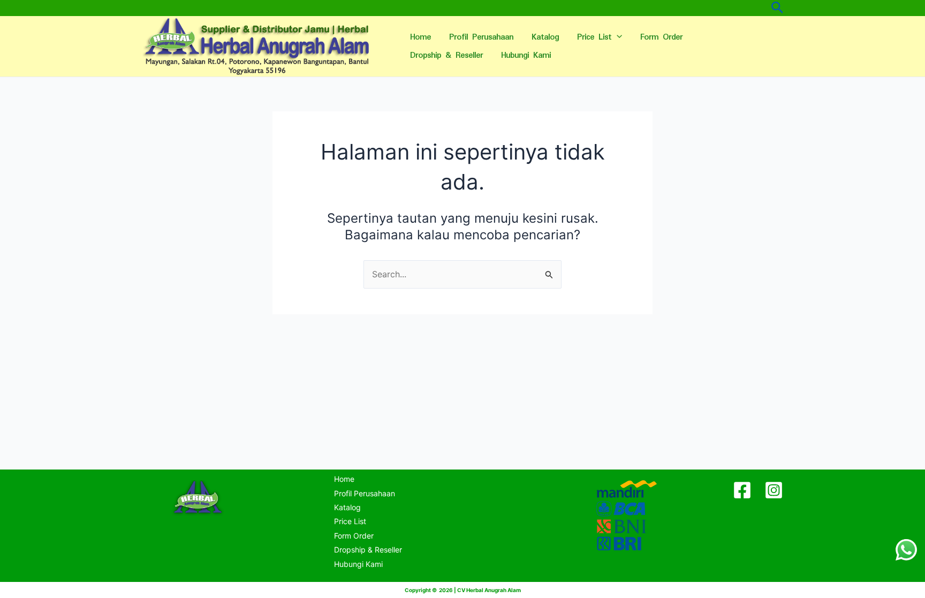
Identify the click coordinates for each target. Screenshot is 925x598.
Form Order (661, 37)
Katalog (545, 37)
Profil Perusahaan (481, 37)
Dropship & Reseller (446, 55)
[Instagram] (774, 490)
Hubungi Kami (526, 55)
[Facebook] (742, 490)
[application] (616, 37)
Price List (594, 37)
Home (420, 37)
